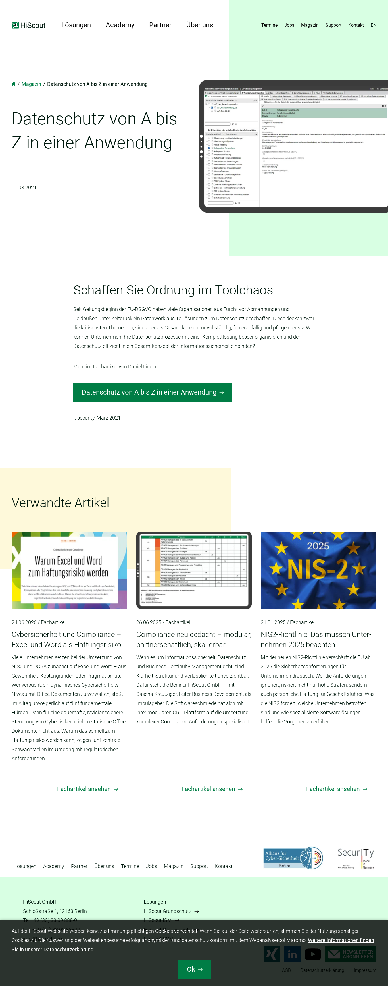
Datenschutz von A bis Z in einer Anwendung (149, 392)
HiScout (29, 25)
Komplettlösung (220, 337)
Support (333, 25)
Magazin (310, 25)
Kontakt (356, 25)
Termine (269, 25)
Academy (120, 25)
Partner (160, 25)
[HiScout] (14, 84)
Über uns (199, 25)
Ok (191, 969)
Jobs (289, 25)
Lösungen (76, 25)
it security (84, 418)
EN (373, 25)
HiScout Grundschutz (167, 911)
